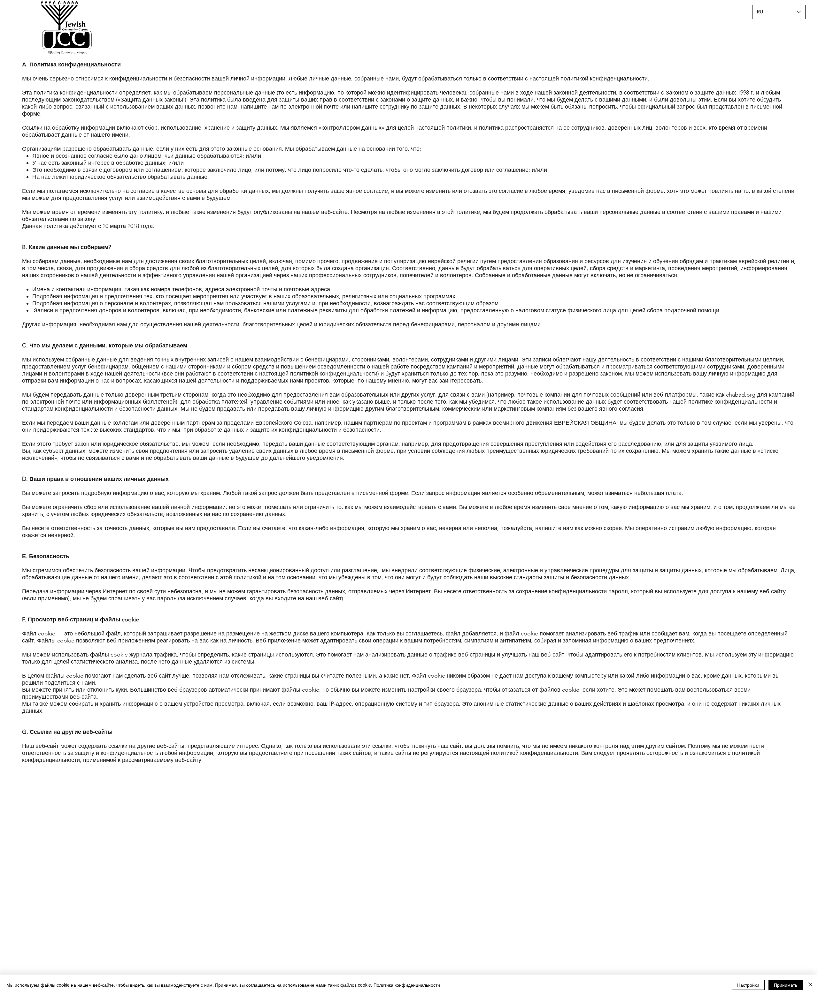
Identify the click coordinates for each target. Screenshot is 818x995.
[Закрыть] (810, 985)
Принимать (785, 985)
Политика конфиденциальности (407, 985)
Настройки (748, 985)
